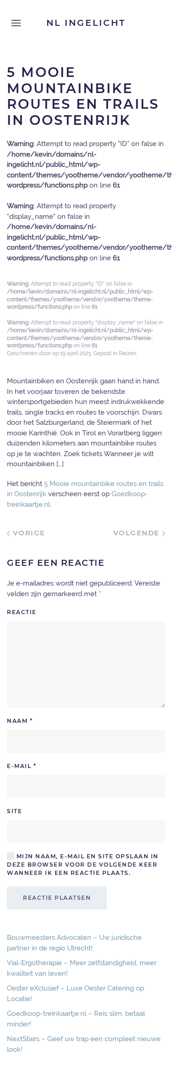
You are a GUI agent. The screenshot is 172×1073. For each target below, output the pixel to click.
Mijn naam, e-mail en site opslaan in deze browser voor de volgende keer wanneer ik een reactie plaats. (83, 864)
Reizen (127, 353)
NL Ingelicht (86, 23)
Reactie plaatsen (57, 897)
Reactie (22, 612)
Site (14, 811)
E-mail (21, 765)
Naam (20, 720)
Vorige (27, 532)
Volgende (137, 532)
